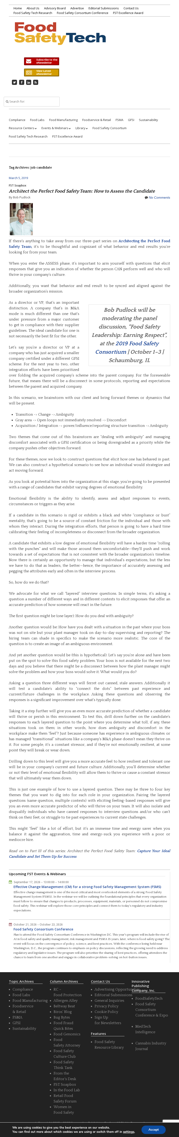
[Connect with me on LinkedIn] (29, 82)
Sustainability (148, 120)
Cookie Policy (106, 1012)
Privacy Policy (106, 1006)
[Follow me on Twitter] (14, 82)
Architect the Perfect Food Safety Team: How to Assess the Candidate (82, 191)
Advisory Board (55, 8)
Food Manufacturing (63, 120)
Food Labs (37, 120)
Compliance (17, 120)
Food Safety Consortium (110, 128)
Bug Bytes (62, 1017)
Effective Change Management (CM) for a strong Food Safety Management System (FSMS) (87, 887)
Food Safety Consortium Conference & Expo (151, 1009)
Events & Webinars (54, 128)
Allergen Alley (66, 1001)
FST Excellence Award (128, 13)
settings (128, 1132)
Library (80, 128)
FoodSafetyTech (148, 998)
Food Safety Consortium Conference (82, 13)
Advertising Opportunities (117, 989)
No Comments (159, 197)
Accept (153, 1129)
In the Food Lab (67, 1090)
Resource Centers (21, 128)
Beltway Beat (64, 1006)
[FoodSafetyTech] (60, 39)
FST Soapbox (17, 185)
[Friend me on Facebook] (22, 82)
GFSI (131, 120)
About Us (33, 8)
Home (18, 8)
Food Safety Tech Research (33, 13)
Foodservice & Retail (96, 120)
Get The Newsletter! (41, 61)
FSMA (119, 120)
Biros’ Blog (63, 1012)
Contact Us (131, 8)
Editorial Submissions (104, 8)
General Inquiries (109, 1001)
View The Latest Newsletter (41, 72)
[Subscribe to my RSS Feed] (36, 82)
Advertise (77, 8)
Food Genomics (67, 1034)
